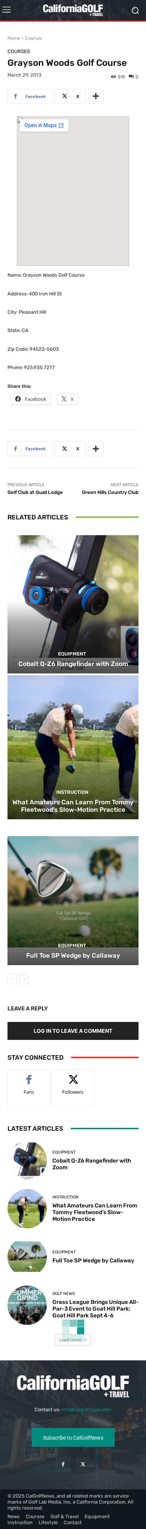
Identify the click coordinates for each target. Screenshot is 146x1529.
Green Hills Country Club (110, 492)
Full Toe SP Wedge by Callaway (73, 955)
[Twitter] (83, 1464)
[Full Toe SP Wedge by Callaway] (73, 893)
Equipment (72, 653)
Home (13, 38)
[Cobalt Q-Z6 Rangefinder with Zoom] (73, 601)
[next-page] (24, 979)
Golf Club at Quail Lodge (35, 492)
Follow (73, 1075)
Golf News (63, 1294)
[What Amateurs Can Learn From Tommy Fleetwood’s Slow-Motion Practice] (73, 747)
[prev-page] (12, 979)
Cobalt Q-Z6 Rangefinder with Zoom (73, 663)
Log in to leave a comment (73, 1031)
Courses (33, 38)
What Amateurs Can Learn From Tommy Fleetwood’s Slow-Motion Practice (73, 805)
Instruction (72, 792)
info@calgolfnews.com (86, 1409)
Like (29, 1075)
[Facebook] (63, 1464)
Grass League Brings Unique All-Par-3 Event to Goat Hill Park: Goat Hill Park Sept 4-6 (95, 1309)
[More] (96, 96)
